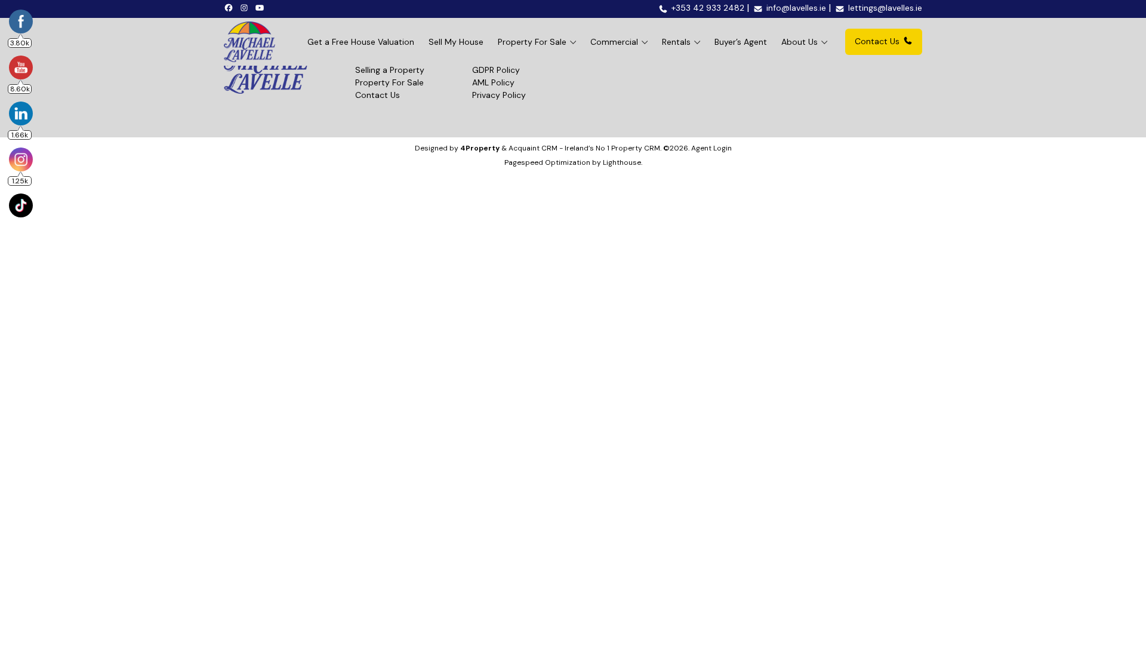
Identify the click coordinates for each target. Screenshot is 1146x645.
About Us (799, 41)
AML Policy (493, 82)
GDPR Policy (496, 69)
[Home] (249, 42)
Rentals (676, 41)
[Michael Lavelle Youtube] (261, 7)
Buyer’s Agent (740, 41)
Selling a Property (389, 69)
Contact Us (877, 41)
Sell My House (456, 41)
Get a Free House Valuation (360, 41)
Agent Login (711, 148)
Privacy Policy (499, 95)
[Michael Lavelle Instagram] (245, 7)
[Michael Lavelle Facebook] (230, 7)
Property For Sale (532, 41)
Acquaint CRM (533, 148)
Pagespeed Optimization (547, 162)
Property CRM (635, 148)
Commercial (614, 41)
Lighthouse (622, 162)
